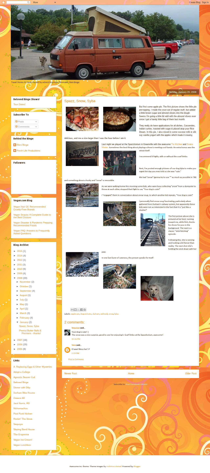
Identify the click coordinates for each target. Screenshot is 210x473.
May (22, 304)
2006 (20, 344)
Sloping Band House (24, 429)
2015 (20, 251)
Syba (116, 314)
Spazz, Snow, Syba (29, 326)
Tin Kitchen (176, 144)
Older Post (191, 373)
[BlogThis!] (75, 309)
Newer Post (70, 373)
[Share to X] (78, 309)
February (25, 317)
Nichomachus (20, 408)
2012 (20, 260)
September (26, 290)
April (22, 308)
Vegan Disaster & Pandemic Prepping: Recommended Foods (33, 224)
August (24, 295)
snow (111, 314)
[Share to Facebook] (81, 309)
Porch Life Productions (28, 150)
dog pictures (86, 314)
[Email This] (72, 309)
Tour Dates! (19, 104)
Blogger (137, 466)
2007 (20, 340)
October (24, 286)
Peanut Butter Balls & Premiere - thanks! (30, 332)
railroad (104, 314)
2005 (20, 349)
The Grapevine (21, 434)
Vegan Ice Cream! (22, 439)
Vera (74, 345)
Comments (23, 126)
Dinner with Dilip (21, 387)
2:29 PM (75, 353)
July (22, 299)
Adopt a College (21, 372)
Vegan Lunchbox (22, 445)
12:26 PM (76, 339)
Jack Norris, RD (21, 403)
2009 (20, 273)
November (25, 281)
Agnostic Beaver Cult (24, 377)
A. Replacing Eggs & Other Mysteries (32, 366)
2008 (20, 278)
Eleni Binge (22, 145)
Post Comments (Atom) (136, 384)
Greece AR (19, 398)
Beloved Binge (20, 382)
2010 (20, 269)
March (23, 313)
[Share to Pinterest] (84, 309)
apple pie (75, 314)
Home (131, 373)
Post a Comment (76, 359)
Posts (20, 121)
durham (96, 314)
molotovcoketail (113, 466)
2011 (20, 264)
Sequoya (76, 328)
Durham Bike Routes (24, 392)
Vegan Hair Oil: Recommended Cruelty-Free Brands (29, 208)
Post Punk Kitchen (22, 413)
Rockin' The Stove (22, 419)
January (24, 322)
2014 (20, 255)
